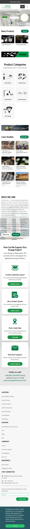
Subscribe (22, 499)
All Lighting (5, 419)
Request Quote (15, 310)
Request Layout (15, 284)
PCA (3, 430)
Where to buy (6, 234)
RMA (3, 434)
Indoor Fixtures (6, 400)
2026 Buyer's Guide (15, 2)
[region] (15, 17)
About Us (4, 457)
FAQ (3, 438)
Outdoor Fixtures (6, 404)
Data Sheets (5, 464)
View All (25, 31)
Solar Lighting (5, 415)
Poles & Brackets (6, 411)
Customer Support (7, 449)
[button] (15, 17)
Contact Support (15, 364)
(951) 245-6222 (14, 375)
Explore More (24, 137)
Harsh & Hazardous (7, 408)
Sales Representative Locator (10, 427)
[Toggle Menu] (22, 6)
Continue (15, 526)
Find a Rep (15, 337)
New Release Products (8, 396)
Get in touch (16, 234)
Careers (4, 445)
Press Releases (5, 453)
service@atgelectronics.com (14, 380)
